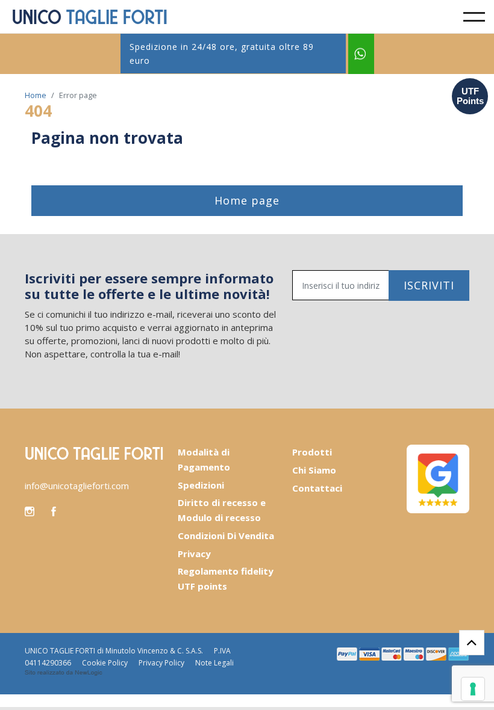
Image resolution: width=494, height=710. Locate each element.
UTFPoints (470, 96)
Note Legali (214, 663)
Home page (247, 200)
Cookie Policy (105, 663)
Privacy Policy (161, 663)
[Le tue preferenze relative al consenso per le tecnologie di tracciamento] (472, 689)
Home (35, 95)
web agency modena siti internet (63, 672)
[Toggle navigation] (474, 17)
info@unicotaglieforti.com (77, 486)
